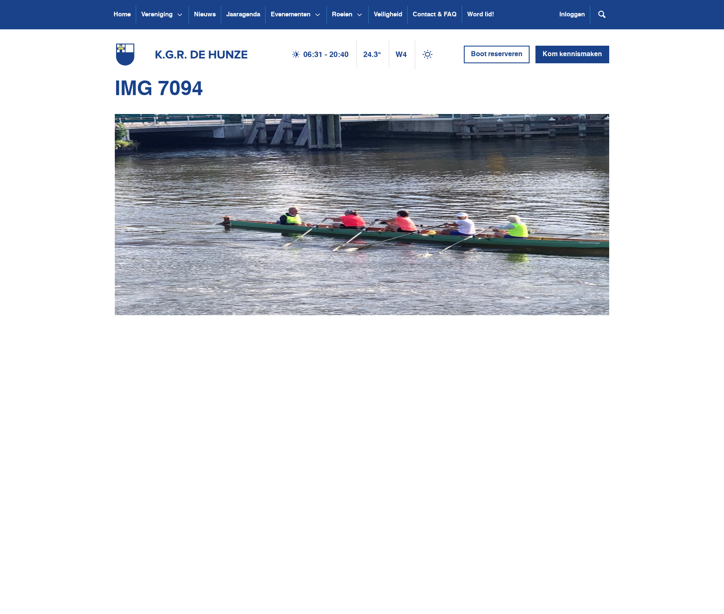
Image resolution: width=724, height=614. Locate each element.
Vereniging (157, 14)
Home (122, 14)
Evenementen (290, 14)
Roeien (342, 14)
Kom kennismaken (572, 54)
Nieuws (205, 14)
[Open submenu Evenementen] (317, 14)
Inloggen (572, 14)
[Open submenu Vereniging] (180, 14)
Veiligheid (388, 14)
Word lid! (480, 14)
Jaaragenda (243, 14)
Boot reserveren (496, 54)
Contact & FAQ (435, 14)
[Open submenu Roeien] (359, 14)
